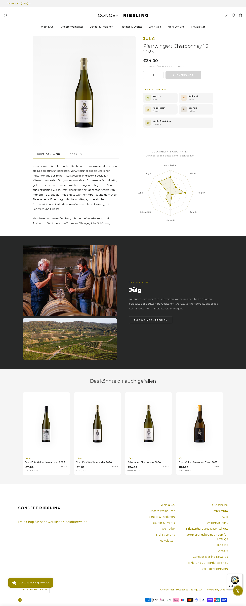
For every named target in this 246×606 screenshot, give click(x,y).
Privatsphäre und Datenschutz (207, 528)
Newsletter (167, 540)
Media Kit (222, 544)
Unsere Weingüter (162, 511)
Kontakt (222, 551)
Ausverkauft (183, 75)
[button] (238, 590)
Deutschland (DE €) (17, 3)
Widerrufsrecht (217, 522)
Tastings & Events (163, 522)
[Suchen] (233, 15)
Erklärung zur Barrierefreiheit (207, 562)
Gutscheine (220, 505)
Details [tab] (76, 154)
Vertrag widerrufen (215, 568)
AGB (225, 516)
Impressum (220, 511)
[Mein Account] (226, 15)
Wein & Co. (168, 505)
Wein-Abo (168, 528)
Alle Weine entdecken (151, 320)
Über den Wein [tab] (48, 154)
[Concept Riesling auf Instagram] (20, 600)
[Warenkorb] (240, 15)
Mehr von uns (165, 534)
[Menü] (241, 576)
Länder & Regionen (162, 516)
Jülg (149, 38)
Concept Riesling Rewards (210, 556)
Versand (181, 66)
